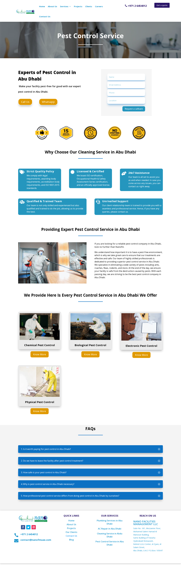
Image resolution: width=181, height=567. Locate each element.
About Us (52, 6)
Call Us (25, 102)
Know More (39, 354)
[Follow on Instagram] (34, 527)
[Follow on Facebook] (23, 527)
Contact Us (44, 16)
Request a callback (134, 108)
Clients (88, 6)
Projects (78, 6)
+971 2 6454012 (137, 6)
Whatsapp (48, 102)
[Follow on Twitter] (28, 527)
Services (64, 6)
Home (42, 6)
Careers (99, 6)
